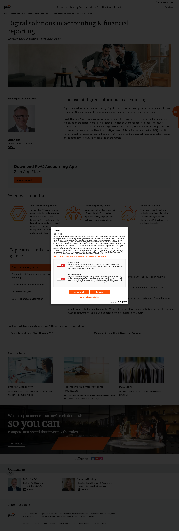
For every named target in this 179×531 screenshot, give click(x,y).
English (56, 231)
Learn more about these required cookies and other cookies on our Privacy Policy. (80, 256)
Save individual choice (89, 297)
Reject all (100, 292)
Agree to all (79, 292)
